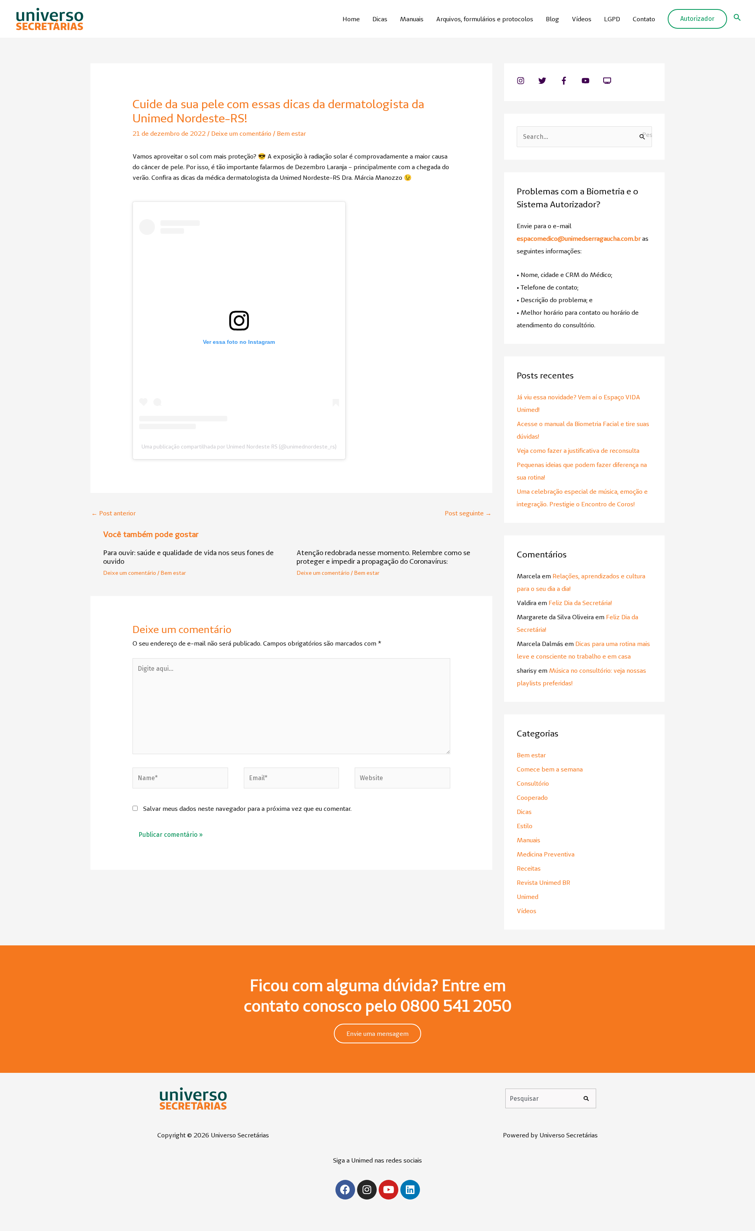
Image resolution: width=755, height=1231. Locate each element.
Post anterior (113, 513)
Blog (552, 19)
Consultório (533, 783)
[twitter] (548, 81)
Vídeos (581, 19)
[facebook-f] (570, 81)
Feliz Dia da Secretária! (580, 603)
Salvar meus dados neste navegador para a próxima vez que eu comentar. (247, 808)
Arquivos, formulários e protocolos (484, 19)
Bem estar (291, 133)
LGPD (612, 19)
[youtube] (592, 81)
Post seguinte (468, 513)
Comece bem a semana (550, 769)
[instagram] (527, 81)
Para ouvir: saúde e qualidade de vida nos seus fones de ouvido (188, 557)
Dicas (379, 19)
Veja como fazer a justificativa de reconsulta (578, 450)
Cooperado (532, 797)
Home (351, 19)
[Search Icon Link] (737, 19)
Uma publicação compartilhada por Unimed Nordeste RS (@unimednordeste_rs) (239, 446)
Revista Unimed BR (543, 882)
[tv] (608, 81)
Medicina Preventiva (546, 854)
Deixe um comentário (241, 133)
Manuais (412, 19)
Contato (644, 19)
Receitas (529, 868)
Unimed (527, 897)
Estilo (524, 826)
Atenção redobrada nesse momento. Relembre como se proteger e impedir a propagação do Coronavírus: (383, 557)
